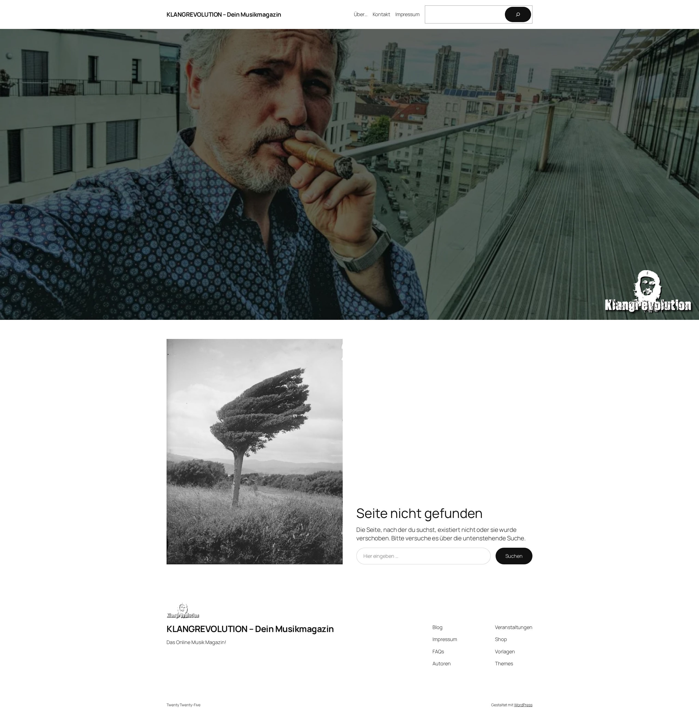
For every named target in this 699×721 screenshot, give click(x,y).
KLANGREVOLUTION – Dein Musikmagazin (224, 14)
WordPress (523, 704)
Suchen (514, 556)
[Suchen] (518, 14)
